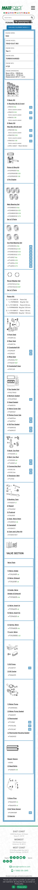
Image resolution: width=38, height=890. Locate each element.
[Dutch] (9, 12)
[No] (35, 884)
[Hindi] (18, 12)
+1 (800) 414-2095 (20, 870)
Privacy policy (19, 884)
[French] (13, 12)
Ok (13, 887)
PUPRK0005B (13, 307)
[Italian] (20, 12)
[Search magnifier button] (32, 17)
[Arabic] (4, 12)
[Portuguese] (24, 12)
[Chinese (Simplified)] (7, 12)
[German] (15, 12)
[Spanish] (29, 12)
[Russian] (27, 12)
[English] (11, 12)
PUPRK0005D (13, 313)
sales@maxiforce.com (21, 867)
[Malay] (22, 12)
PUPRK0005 (15, 302)
